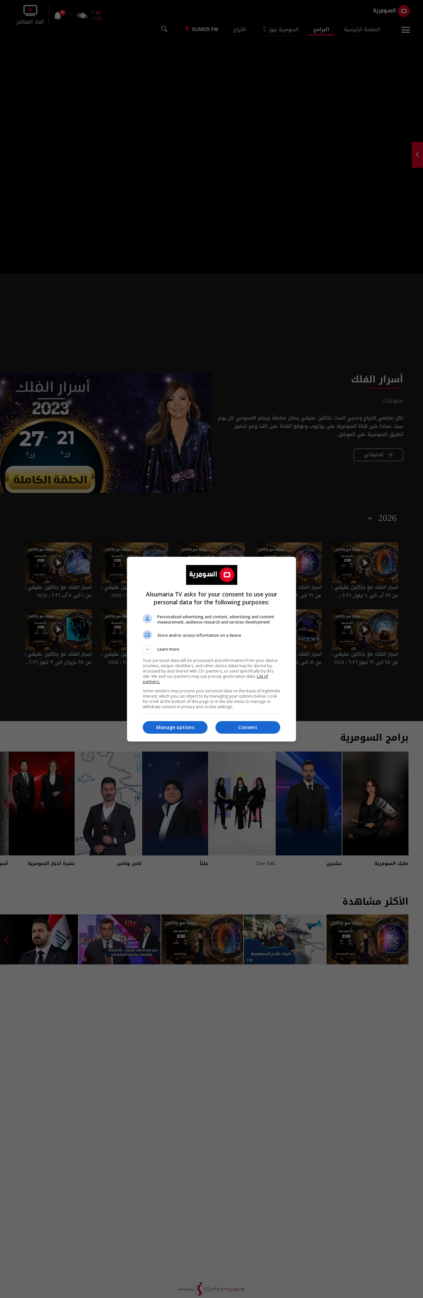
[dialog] (211, 649)
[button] (211, 649)
